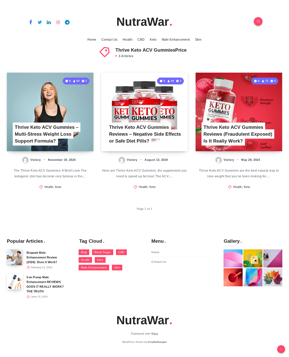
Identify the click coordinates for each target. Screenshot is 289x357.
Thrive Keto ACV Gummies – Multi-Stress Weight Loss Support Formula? (46, 134)
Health (127, 39)
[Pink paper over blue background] (233, 258)
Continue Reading (74, 139)
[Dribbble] (58, 22)
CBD (140, 39)
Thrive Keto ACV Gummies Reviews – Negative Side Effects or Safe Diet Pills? (145, 134)
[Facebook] (30, 22)
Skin (198, 39)
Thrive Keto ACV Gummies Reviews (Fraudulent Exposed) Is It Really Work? (237, 134)
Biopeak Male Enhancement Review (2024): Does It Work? (42, 257)
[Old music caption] (272, 258)
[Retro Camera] (252, 258)
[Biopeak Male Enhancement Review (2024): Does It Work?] (15, 257)
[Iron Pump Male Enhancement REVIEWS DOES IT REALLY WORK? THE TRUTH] (15, 282)
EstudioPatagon (157, 342)
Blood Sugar (102, 252)
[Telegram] (67, 22)
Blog (84, 252)
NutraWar (142, 21)
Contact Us (109, 39)
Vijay (154, 333)
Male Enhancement (176, 39)
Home (91, 39)
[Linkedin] (49, 22)
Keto (153, 39)
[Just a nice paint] (252, 277)
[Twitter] (40, 22)
